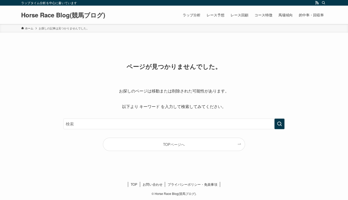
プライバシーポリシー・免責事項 (192, 184)
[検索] (323, 3)
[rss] (317, 3)
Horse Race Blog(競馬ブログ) (63, 15)
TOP (134, 184)
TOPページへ (174, 144)
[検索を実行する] (279, 124)
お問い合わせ (153, 184)
